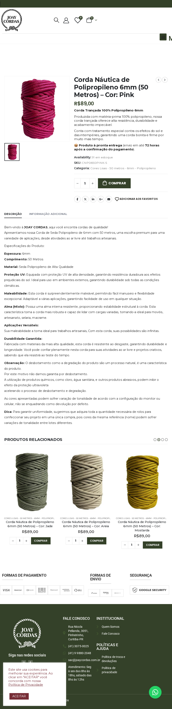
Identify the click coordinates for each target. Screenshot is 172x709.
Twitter (85, 199)
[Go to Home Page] (5, 49)
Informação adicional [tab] (48, 214)
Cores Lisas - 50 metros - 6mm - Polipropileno (123, 168)
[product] (30, 482)
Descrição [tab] (13, 214)
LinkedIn (93, 199)
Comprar (117, 183)
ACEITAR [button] (19, 696)
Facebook (77, 199)
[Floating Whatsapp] (155, 692)
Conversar (161, 692)
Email (109, 199)
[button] (163, 37)
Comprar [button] (40, 540)
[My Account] (66, 20)
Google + (101, 199)
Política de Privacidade (25, 685)
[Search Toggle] (56, 20)
